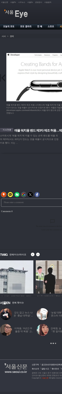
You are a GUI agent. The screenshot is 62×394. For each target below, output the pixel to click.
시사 (4, 36)
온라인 (55, 365)
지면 (51, 365)
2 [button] (53, 343)
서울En (30, 2)
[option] (16, 276)
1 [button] (51, 343)
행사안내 (55, 369)
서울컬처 (47, 2)
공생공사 (38, 2)
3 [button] (55, 343)
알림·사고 (45, 369)
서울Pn (13, 2)
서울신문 (4, 2)
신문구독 (35, 365)
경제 (12, 36)
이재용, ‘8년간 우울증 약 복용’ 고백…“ (23, 331)
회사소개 (35, 369)
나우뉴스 (21, 2)
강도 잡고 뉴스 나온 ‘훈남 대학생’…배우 (23, 315)
